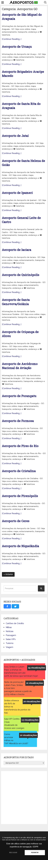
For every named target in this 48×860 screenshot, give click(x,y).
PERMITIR (35, 852)
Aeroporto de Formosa (18, 421)
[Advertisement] (24, 798)
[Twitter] (15, 606)
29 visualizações (36, 668)
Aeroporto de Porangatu (19, 396)
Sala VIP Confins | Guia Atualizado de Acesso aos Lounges (14, 723)
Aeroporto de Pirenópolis (20, 496)
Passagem (11, 635)
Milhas (9, 627)
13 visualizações (30, 720)
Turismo (9, 643)
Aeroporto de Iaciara (16, 250)
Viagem (9, 647)
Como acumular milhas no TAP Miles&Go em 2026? (16, 739)
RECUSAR (13, 852)
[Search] (41, 588)
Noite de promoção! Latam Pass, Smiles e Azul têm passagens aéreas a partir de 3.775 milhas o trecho (18, 688)
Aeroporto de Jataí (15, 136)
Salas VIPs (11, 639)
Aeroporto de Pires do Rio (20, 446)
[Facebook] (7, 606)
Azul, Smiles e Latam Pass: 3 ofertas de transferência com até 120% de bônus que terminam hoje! (21, 671)
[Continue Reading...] (11, 39)
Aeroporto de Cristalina (19, 471)
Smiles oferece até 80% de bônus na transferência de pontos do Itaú (17, 706)
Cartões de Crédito (15, 623)
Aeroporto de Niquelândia (20, 546)
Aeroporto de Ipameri (17, 193)
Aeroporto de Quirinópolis (20, 275)
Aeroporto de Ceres (15, 521)
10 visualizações (28, 735)
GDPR (35, 847)
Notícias (9, 631)
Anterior (9, 574)
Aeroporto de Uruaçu (17, 46)
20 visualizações (32, 701)
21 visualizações (34, 683)
